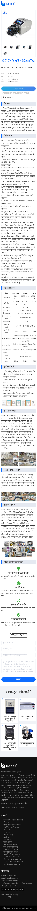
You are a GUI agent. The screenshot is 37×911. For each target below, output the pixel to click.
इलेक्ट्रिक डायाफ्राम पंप (27, 744)
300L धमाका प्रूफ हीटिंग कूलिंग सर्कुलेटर (10, 719)
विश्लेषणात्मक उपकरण (12, 859)
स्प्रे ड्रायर (6, 832)
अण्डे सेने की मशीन (10, 844)
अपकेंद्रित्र (6, 837)
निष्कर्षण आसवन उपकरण (13, 820)
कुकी (17, 803)
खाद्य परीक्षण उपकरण (11, 857)
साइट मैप (23, 803)
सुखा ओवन (7, 842)
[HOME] (8, 3)
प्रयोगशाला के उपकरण (11, 849)
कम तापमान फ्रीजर (10, 847)
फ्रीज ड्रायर (7, 830)
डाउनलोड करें (7, 97)
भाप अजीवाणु (8, 835)
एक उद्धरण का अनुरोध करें (10, 894)
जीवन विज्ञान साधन (10, 852)
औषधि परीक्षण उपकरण (11, 854)
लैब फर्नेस (7, 840)
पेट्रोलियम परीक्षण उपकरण (13, 862)
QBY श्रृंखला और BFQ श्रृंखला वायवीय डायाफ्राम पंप (9, 746)
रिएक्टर (6, 822)
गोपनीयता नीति (7, 803)
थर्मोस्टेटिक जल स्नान (27, 718)
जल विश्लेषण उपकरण (11, 864)
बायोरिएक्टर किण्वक (11, 827)
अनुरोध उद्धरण (18, 89)
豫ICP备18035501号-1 (9, 807)
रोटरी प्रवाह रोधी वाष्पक (12, 825)
